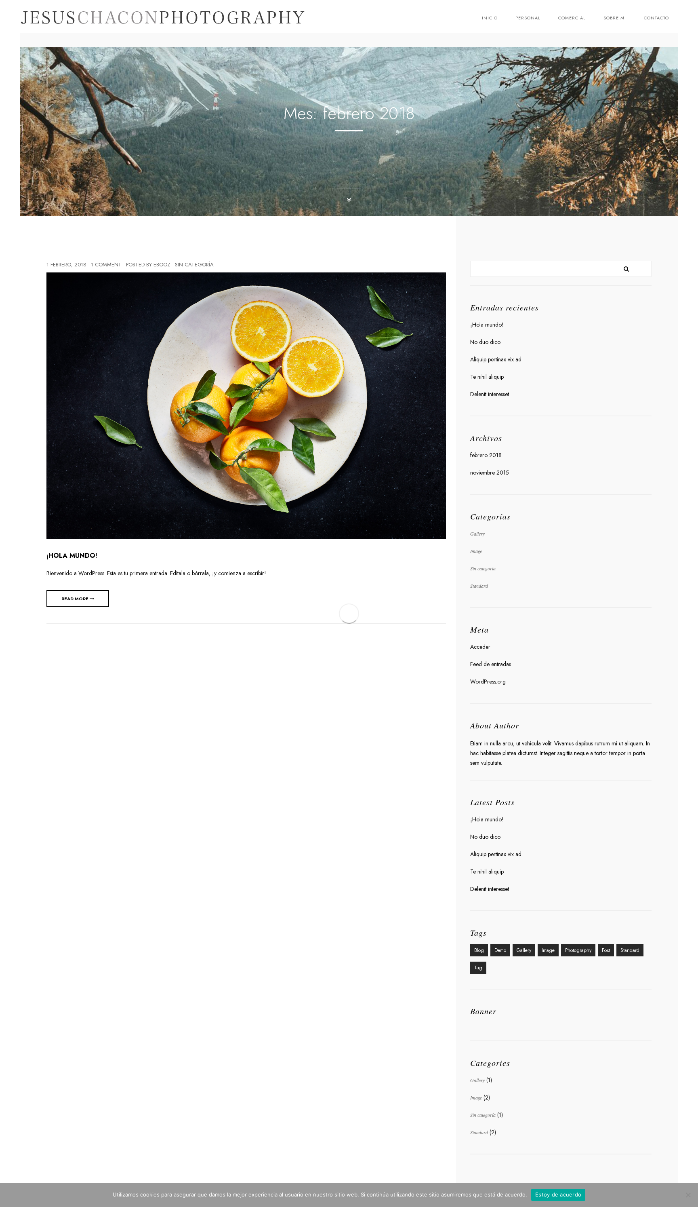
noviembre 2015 (489, 472)
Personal (527, 18)
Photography (578, 950)
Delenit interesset (489, 394)
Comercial (572, 18)
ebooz (161, 264)
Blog (479, 950)
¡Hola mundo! (71, 555)
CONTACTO (656, 18)
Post (606, 950)
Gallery (477, 533)
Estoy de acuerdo (558, 1194)
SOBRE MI (614, 18)
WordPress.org (488, 681)
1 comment (106, 264)
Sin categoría (194, 264)
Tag (478, 967)
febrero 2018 (486, 455)
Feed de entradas (490, 664)
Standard (479, 585)
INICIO (490, 18)
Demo (500, 950)
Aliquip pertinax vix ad (495, 359)
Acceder (480, 647)
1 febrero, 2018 (66, 264)
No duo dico (485, 342)
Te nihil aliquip (487, 377)
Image (476, 551)
